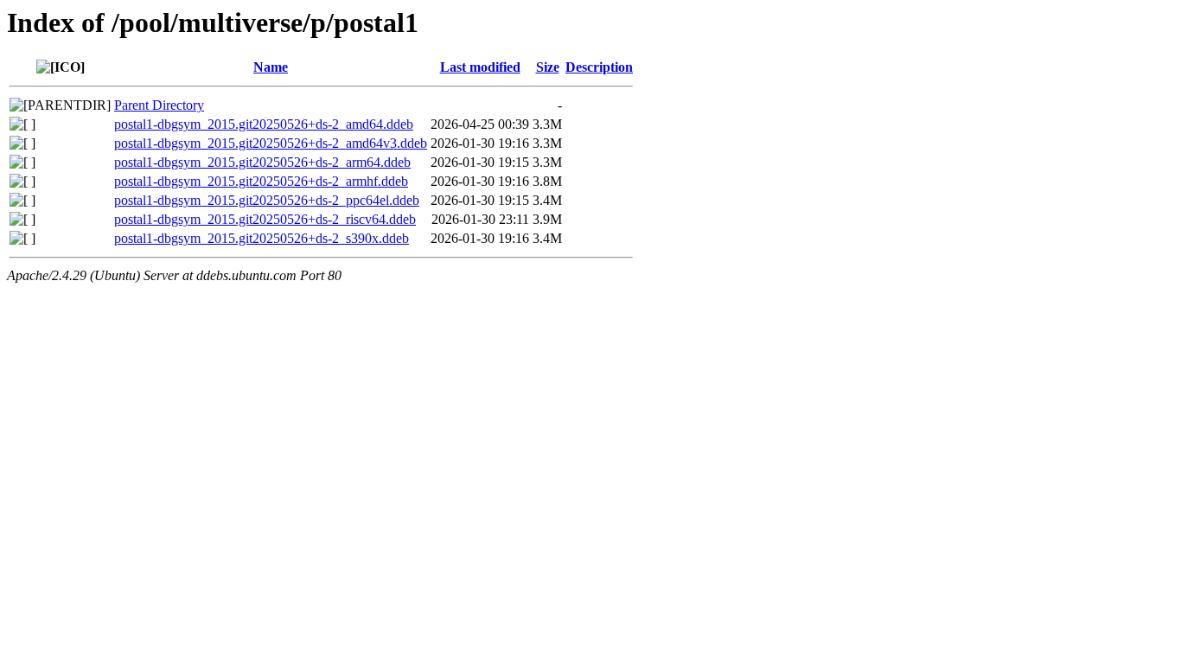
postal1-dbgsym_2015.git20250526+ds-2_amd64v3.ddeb (270, 143)
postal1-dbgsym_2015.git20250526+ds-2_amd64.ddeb (263, 124)
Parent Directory (159, 105)
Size (547, 67)
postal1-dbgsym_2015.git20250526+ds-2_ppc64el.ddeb (266, 200)
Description (599, 67)
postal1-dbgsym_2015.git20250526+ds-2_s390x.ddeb (261, 238)
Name (270, 67)
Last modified (480, 67)
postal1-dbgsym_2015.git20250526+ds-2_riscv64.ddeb (265, 219)
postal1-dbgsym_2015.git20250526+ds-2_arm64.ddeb (262, 162)
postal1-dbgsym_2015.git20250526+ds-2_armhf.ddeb (261, 181)
